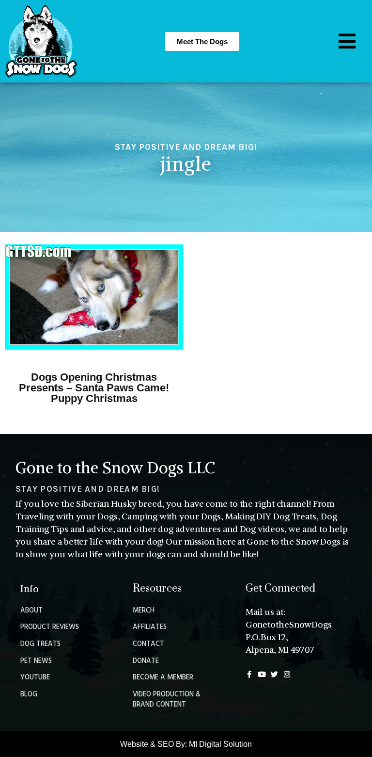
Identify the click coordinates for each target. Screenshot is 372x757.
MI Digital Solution (220, 744)
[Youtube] (261, 674)
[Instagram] (287, 674)
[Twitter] (274, 674)
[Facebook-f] (249, 674)
